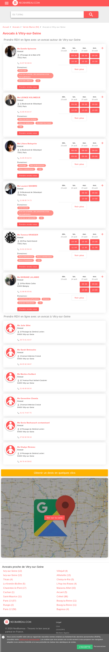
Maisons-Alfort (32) (66, 588)
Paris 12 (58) (9, 609)
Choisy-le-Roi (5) (65, 579)
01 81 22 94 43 (26, 249)
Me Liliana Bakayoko (27, 143)
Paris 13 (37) (9, 601)
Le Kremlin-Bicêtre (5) (14, 584)
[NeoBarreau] (26, 5)
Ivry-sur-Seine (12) (12, 571)
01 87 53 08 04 (26, 63)
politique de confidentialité (29, 639)
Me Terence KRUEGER (27, 235)
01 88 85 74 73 (26, 200)
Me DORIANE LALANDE (28, 277)
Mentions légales (62, 633)
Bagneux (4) (63, 609)
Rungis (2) (8, 605)
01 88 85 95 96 (26, 292)
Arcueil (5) (62, 592)
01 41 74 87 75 (26, 413)
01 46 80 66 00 (26, 388)
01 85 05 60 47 (26, 112)
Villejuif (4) (62, 571)
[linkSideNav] (6, 3)
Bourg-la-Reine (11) (67, 601)
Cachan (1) (8, 592)
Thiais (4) (8, 579)
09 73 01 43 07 (26, 340)
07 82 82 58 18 (26, 437)
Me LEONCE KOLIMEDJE (28, 97)
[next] (102, 48)
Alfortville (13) (64, 575)
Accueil (6, 27)
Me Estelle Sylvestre (26, 49)
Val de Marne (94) (31, 27)
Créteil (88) (62, 596)
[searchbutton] (91, 14)
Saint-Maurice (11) (12, 596)
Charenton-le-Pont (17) (14, 588)
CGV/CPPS (60, 630)
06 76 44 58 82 (26, 461)
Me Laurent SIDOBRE (27, 186)
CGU (58, 626)
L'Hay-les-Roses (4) (67, 584)
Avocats (16, 27)
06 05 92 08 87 (26, 364)
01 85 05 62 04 (26, 158)
